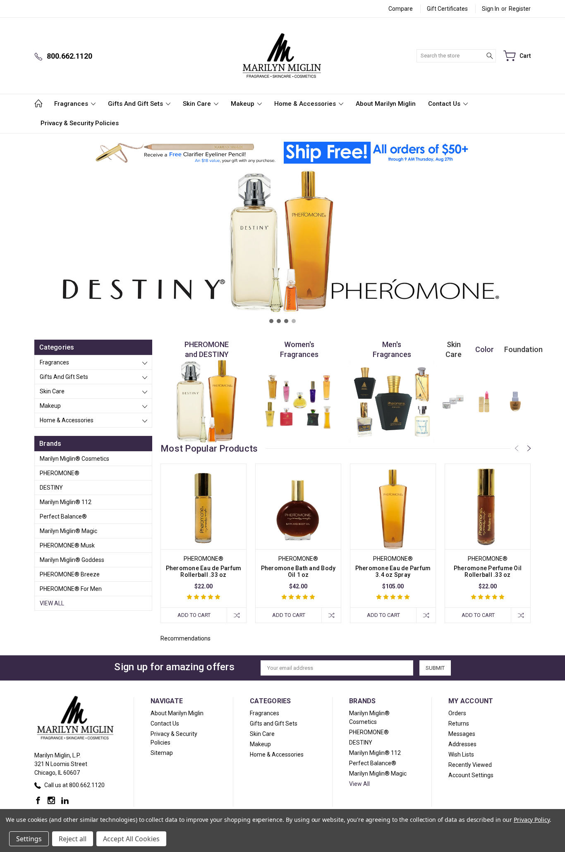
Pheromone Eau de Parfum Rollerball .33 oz (204, 571)
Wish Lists (461, 754)
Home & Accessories (306, 103)
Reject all (72, 838)
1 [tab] (271, 321)
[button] (185, 153)
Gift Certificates (447, 8)
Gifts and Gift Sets (136, 103)
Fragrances (72, 103)
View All (52, 603)
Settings (29, 838)
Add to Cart (194, 615)
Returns (458, 723)
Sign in (490, 8)
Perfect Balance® (63, 516)
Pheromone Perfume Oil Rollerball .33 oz (488, 571)
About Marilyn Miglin (386, 103)
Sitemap (162, 753)
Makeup (243, 103)
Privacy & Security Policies (80, 123)
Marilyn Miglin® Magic (68, 531)
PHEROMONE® (59, 473)
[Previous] (516, 448)
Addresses (462, 744)
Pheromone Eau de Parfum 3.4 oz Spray (393, 571)
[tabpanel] (282, 248)
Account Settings (470, 775)
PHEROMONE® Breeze (70, 574)
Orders (457, 713)
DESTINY (51, 487)
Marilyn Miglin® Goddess (72, 560)
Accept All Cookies (131, 838)
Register (520, 8)
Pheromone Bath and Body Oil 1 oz (298, 571)
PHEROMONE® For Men (71, 588)
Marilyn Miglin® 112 (65, 502)
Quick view (203, 523)
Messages (461, 734)
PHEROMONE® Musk (67, 545)
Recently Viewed (470, 765)
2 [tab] (279, 321)
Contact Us (445, 103)
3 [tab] (286, 321)
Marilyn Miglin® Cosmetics (74, 458)
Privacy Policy (532, 819)
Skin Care (198, 103)
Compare (400, 8)
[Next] (529, 448)
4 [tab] (294, 321)
